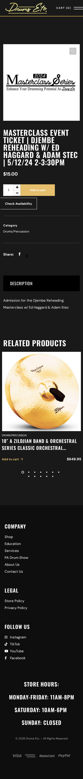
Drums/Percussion (16, 231)
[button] (72, 51)
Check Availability (18, 204)
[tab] (41, 283)
